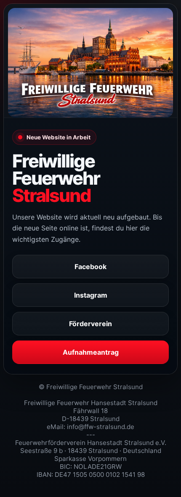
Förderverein (90, 323)
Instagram (90, 295)
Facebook (90, 266)
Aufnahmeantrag (91, 352)
